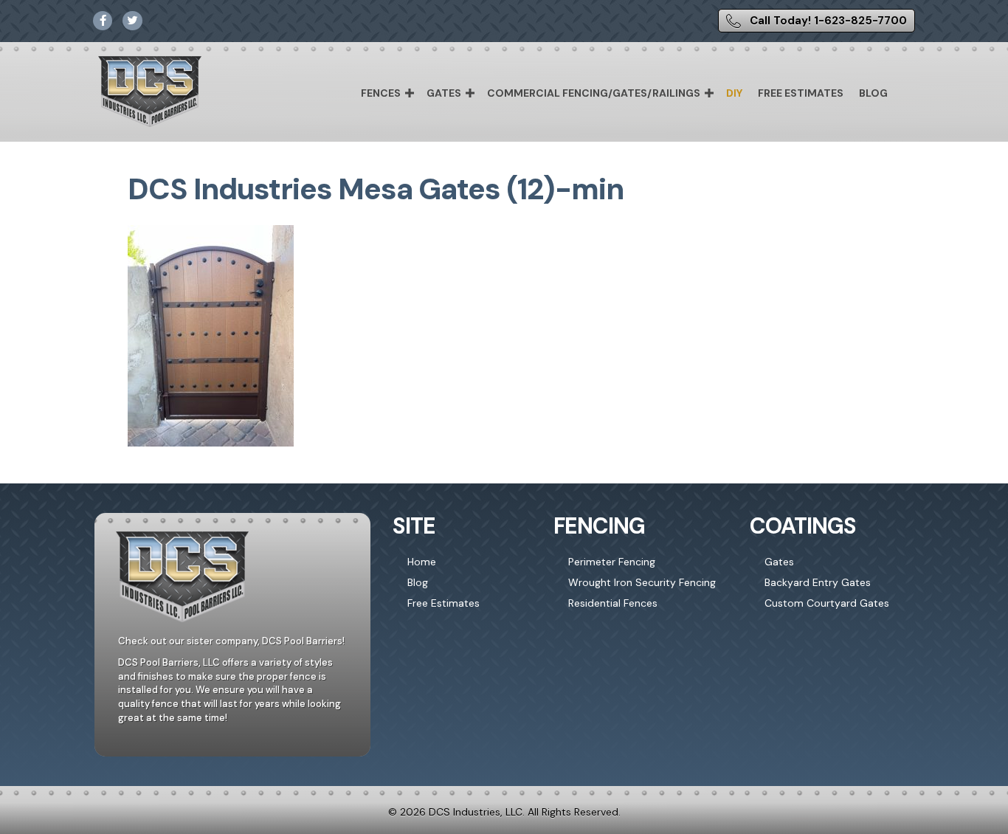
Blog (873, 93)
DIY (734, 93)
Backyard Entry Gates (817, 582)
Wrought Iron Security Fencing (642, 582)
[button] (409, 93)
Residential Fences (612, 603)
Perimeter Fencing (611, 561)
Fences (381, 93)
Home (421, 561)
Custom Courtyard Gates (826, 603)
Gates (444, 93)
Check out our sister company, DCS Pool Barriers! (231, 641)
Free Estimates (800, 93)
